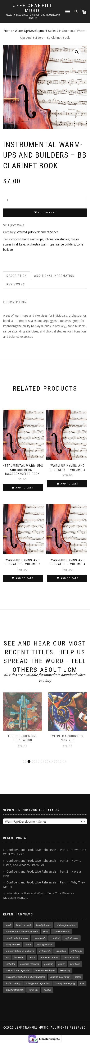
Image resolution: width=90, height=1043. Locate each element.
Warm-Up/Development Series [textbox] (43, 821)
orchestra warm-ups (40, 244)
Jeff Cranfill (76, 951)
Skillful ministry (13, 983)
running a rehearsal (59, 976)
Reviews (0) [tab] (16, 284)
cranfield (55, 938)
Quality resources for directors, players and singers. (33, 16)
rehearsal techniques (45, 970)
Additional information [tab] (54, 275)
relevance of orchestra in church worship (25, 976)
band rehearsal (23, 925)
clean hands (39, 938)
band (8, 925)
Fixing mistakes (13, 944)
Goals (28, 944)
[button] (77, 52)
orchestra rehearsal (29, 963)
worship (47, 989)
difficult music (71, 938)
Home (8, 31)
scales (78, 976)
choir (45, 931)
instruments (44, 951)
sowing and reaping (65, 983)
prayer (61, 963)
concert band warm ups (27, 239)
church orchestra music (17, 938)
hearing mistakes (44, 944)
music (32, 957)
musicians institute (49, 957)
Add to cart (47, 212)
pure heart (75, 963)
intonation (61, 951)
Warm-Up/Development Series (35, 31)
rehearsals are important (18, 970)
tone (82, 983)
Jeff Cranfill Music (33, 8)
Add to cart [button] (24, 487)
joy (7, 957)
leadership (19, 957)
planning (48, 963)
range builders (65, 244)
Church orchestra (62, 931)
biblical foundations (66, 925)
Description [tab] (16, 275)
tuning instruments (14, 989)
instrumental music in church (20, 951)
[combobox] (45, 821)
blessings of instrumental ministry (22, 931)
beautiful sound (43, 925)
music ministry (71, 957)
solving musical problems (38, 983)
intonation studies (57, 239)
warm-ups (33, 989)
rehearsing (65, 970)
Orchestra (10, 963)
